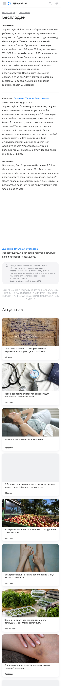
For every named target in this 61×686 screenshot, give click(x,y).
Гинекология (24, 12)
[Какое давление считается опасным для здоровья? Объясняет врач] (30, 384)
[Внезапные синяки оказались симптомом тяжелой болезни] (30, 655)
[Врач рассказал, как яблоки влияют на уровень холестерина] (30, 520)
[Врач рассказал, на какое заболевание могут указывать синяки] (30, 565)
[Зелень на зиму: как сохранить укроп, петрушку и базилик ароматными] (30, 610)
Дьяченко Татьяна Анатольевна (31, 98)
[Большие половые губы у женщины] (30, 429)
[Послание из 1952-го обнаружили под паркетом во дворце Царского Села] (30, 339)
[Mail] (9, 3)
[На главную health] (19, 3)
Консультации (8, 12)
